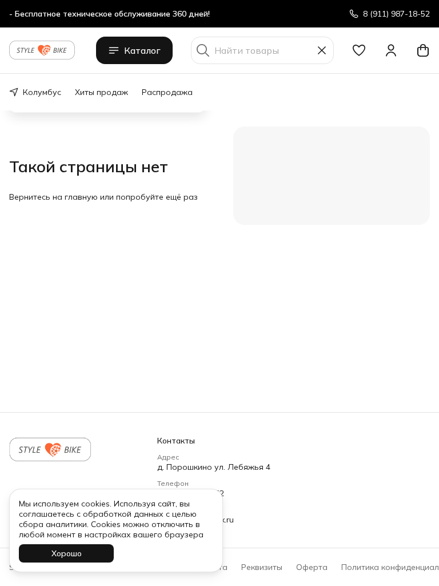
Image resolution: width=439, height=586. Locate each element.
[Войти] (391, 50)
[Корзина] (423, 50)
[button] (359, 50)
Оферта (312, 567)
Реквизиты (261, 567)
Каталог (142, 50)
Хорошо (66, 553)
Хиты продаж (101, 92)
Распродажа (167, 92)
